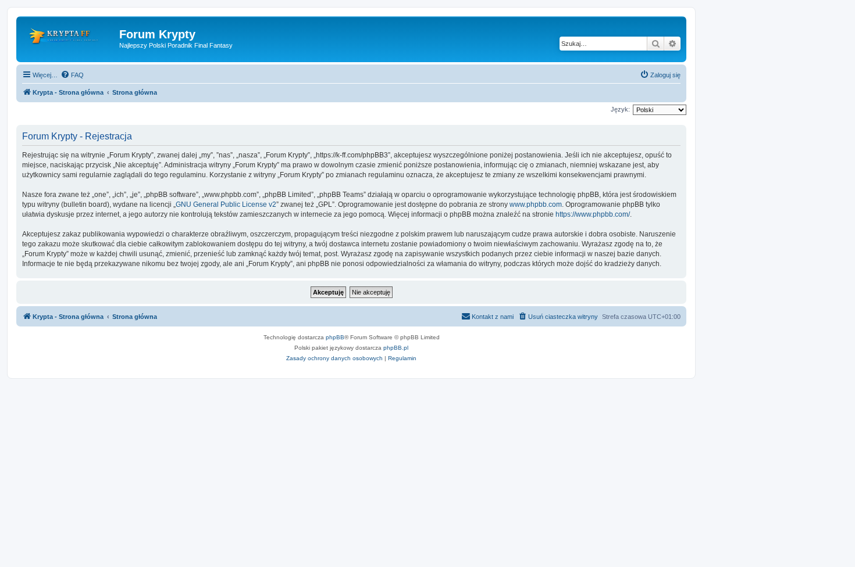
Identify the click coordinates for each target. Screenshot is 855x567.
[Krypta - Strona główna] (69, 37)
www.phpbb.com (536, 204)
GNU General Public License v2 (226, 204)
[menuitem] (72, 75)
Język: (620, 109)
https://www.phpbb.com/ (592, 214)
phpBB (335, 337)
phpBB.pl (395, 347)
